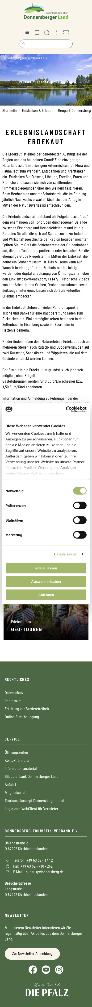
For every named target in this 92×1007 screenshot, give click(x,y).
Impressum (13, 701)
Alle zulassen (46, 568)
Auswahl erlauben (46, 581)
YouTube (46, 969)
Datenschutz (14, 693)
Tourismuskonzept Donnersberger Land (34, 801)
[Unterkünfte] (46, 32)
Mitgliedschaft (16, 792)
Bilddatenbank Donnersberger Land (32, 776)
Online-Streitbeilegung (22, 717)
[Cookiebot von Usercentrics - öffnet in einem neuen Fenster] (66, 409)
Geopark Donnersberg (74, 110)
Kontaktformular (17, 760)
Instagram (59, 969)
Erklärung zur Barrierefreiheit (27, 709)
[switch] (80, 505)
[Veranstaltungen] (37, 32)
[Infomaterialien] (56, 32)
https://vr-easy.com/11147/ (38, 279)
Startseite (9, 110)
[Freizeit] (66, 32)
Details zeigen (65, 554)
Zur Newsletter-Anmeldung (32, 953)
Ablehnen (46, 595)
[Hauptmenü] (27, 32)
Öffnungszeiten (16, 752)
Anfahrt (10, 784)
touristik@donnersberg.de (44, 872)
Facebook (33, 969)
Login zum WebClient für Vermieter (31, 809)
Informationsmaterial (21, 768)
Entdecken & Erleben (37, 110)
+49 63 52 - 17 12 (39, 860)
